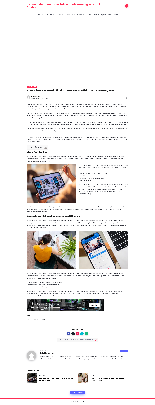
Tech (28, 319)
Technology (36, 319)
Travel (44, 319)
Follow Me (124, 351)
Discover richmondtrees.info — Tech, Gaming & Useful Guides (63, 5)
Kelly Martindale (36, 96)
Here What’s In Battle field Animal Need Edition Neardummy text (56, 379)
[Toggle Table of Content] (45, 147)
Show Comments (77, 392)
